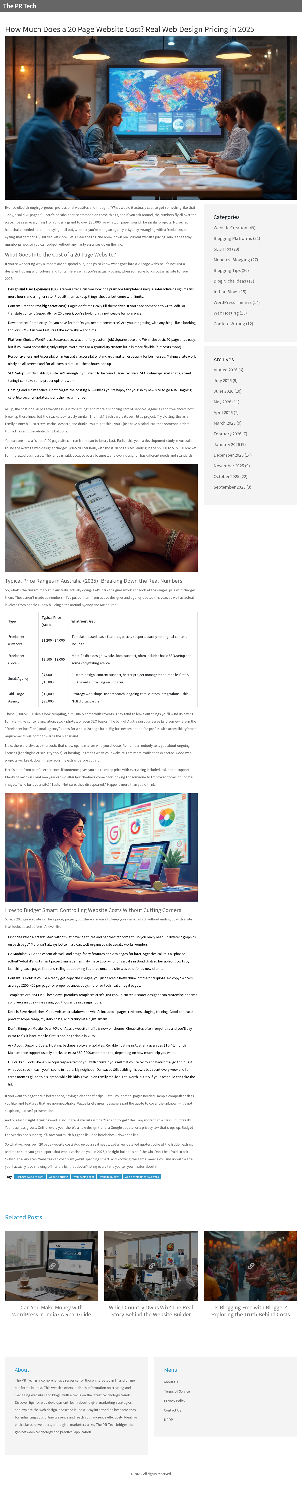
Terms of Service (177, 1391)
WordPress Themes (237, 302)
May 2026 (227, 402)
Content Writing (233, 323)
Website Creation (235, 227)
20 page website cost (30, 1177)
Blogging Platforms (237, 238)
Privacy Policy (174, 1400)
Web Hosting (230, 313)
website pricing (58, 1177)
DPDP (168, 1419)
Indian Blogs (230, 291)
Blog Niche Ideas (234, 281)
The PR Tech (19, 6)
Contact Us (172, 1410)
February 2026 (230, 434)
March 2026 (228, 423)
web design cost (84, 1177)
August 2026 (228, 370)
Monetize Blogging (236, 259)
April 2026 (226, 412)
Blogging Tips (231, 270)
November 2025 (232, 466)
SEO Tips (226, 249)
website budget (109, 1177)
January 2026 (230, 444)
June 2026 (228, 391)
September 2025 (232, 487)
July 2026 (226, 380)
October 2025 (231, 476)
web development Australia (142, 1177)
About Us (171, 1382)
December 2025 (233, 455)
